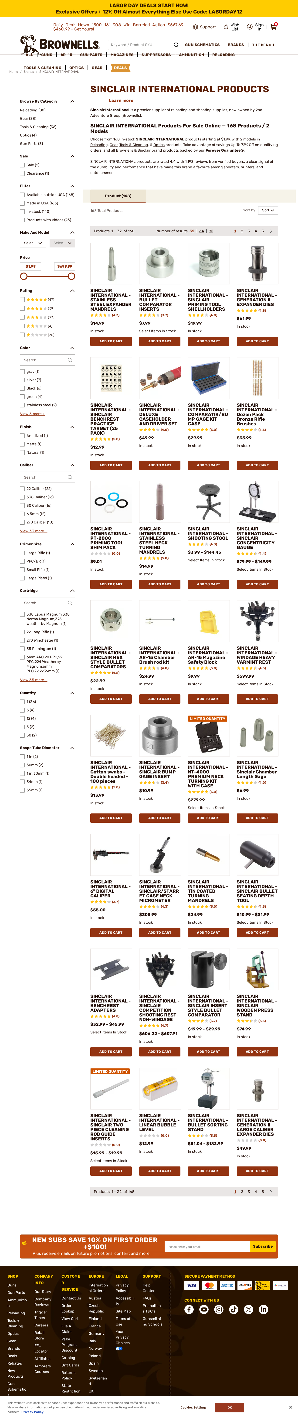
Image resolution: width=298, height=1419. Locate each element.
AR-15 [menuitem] (66, 55)
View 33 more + (33, 531)
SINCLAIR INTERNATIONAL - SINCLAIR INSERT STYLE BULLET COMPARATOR (208, 1005)
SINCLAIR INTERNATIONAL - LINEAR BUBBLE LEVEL (159, 1122)
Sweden (96, 1371)
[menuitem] (28, 55)
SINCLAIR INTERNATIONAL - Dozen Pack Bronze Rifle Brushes (257, 414)
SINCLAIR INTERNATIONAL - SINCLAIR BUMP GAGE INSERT (159, 769)
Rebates (14, 1363)
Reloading (99, 145)
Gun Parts (16, 1292)
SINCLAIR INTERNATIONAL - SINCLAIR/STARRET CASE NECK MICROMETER (159, 891)
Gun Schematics (16, 1389)
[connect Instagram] (219, 1309)
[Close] (290, 1407)
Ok (230, 1407)
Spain (94, 1363)
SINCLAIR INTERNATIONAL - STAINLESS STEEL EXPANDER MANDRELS (111, 299)
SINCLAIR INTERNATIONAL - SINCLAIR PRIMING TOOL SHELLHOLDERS (208, 299)
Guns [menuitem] (47, 55)
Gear (114, 145)
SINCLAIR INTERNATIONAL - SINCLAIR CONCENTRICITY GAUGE (257, 538)
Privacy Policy (32, 1412)
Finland (95, 1318)
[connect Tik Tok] (233, 1309)
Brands (13, 1348)
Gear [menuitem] (97, 68)
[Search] (176, 45)
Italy (92, 1341)
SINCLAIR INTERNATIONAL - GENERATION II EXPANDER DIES (257, 297)
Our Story (42, 1291)
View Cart (69, 1318)
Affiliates (42, 1358)
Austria (95, 1298)
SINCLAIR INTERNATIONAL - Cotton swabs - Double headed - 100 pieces (110, 771)
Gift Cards (70, 1365)
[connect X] (248, 1309)
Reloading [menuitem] (223, 55)
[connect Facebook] (189, 1309)
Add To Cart (111, 341)
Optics (159, 145)
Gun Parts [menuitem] (91, 55)
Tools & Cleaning (133, 145)
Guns (12, 1285)
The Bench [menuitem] (263, 45)
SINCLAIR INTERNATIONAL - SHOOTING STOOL (208, 533)
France (95, 1326)
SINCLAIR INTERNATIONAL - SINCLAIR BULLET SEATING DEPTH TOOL (257, 891)
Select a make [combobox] (30, 244)
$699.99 (64, 266)
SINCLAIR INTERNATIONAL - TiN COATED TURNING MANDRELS (208, 891)
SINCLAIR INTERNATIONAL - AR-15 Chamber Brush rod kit (159, 655)
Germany (97, 1333)
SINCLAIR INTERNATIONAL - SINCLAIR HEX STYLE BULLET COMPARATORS (110, 657)
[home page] (60, 45)
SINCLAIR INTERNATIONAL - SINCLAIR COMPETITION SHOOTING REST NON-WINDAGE (159, 1008)
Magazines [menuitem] (122, 55)
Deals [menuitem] (120, 68)
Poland (95, 1356)
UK (91, 1391)
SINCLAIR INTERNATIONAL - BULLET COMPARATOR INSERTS (159, 299)
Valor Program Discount (69, 1344)
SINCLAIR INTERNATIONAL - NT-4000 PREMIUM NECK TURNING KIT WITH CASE (208, 774)
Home (13, 72)
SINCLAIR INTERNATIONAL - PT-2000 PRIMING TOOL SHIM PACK (110, 538)
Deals (12, 1356)
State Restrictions (71, 1391)
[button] (255, 27)
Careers (41, 1325)
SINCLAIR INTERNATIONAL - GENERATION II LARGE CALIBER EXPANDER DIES (257, 1124)
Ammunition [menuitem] (191, 55)
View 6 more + (32, 414)
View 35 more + (33, 680)
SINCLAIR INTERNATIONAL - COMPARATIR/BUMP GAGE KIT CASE (208, 414)
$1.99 (31, 266)
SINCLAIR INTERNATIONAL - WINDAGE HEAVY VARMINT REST (257, 655)
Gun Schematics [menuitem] (202, 45)
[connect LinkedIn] (263, 1309)
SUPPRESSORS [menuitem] (156, 55)
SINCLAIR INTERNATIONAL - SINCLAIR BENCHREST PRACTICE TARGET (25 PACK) (110, 419)
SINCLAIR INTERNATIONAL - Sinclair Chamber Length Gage (257, 769)
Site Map (123, 1311)
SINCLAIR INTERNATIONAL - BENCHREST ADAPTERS (110, 1003)
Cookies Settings (194, 1407)
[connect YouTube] (204, 1309)
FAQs (147, 1298)
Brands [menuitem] (236, 45)
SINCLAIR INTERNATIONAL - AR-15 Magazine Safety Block (208, 655)
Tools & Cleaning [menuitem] (42, 68)
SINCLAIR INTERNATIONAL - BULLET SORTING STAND (208, 1122)
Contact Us (71, 1298)
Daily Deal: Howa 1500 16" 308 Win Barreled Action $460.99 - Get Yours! (118, 27)
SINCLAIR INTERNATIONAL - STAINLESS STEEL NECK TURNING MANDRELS (159, 540)
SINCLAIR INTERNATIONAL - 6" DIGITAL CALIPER (110, 888)
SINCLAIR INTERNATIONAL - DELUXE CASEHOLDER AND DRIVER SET (159, 414)
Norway (95, 1348)
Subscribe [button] (263, 1246)
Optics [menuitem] (76, 68)
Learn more (121, 100)
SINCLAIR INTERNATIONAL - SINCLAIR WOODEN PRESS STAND (257, 1005)
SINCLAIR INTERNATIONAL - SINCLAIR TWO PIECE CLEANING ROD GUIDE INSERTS (110, 1127)
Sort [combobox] (265, 210)
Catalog (68, 1358)
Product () (118, 196)
